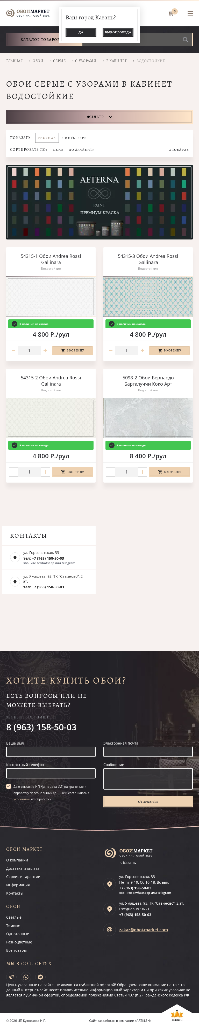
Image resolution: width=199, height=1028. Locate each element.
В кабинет (116, 60)
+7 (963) (135, 888)
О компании (17, 860)
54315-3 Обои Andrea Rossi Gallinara (148, 259)
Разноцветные (19, 942)
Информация (18, 884)
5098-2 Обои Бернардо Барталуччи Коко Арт (148, 380)
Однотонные (17, 933)
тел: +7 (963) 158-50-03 (43, 558)
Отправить (148, 801)
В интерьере (74, 138)
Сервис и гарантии (23, 876)
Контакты (14, 893)
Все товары (16, 950)
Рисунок (47, 138)
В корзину (75, 350)
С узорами (85, 60)
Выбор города (118, 32)
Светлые (14, 917)
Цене (58, 149)
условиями (21, 799)
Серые (59, 60)
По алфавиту (82, 149)
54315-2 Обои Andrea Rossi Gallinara (51, 380)
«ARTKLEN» (143, 1020)
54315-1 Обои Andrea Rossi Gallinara (51, 259)
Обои (38, 60)
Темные (13, 925)
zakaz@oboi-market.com (143, 930)
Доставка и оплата (22, 868)
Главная (14, 60)
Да (81, 32)
